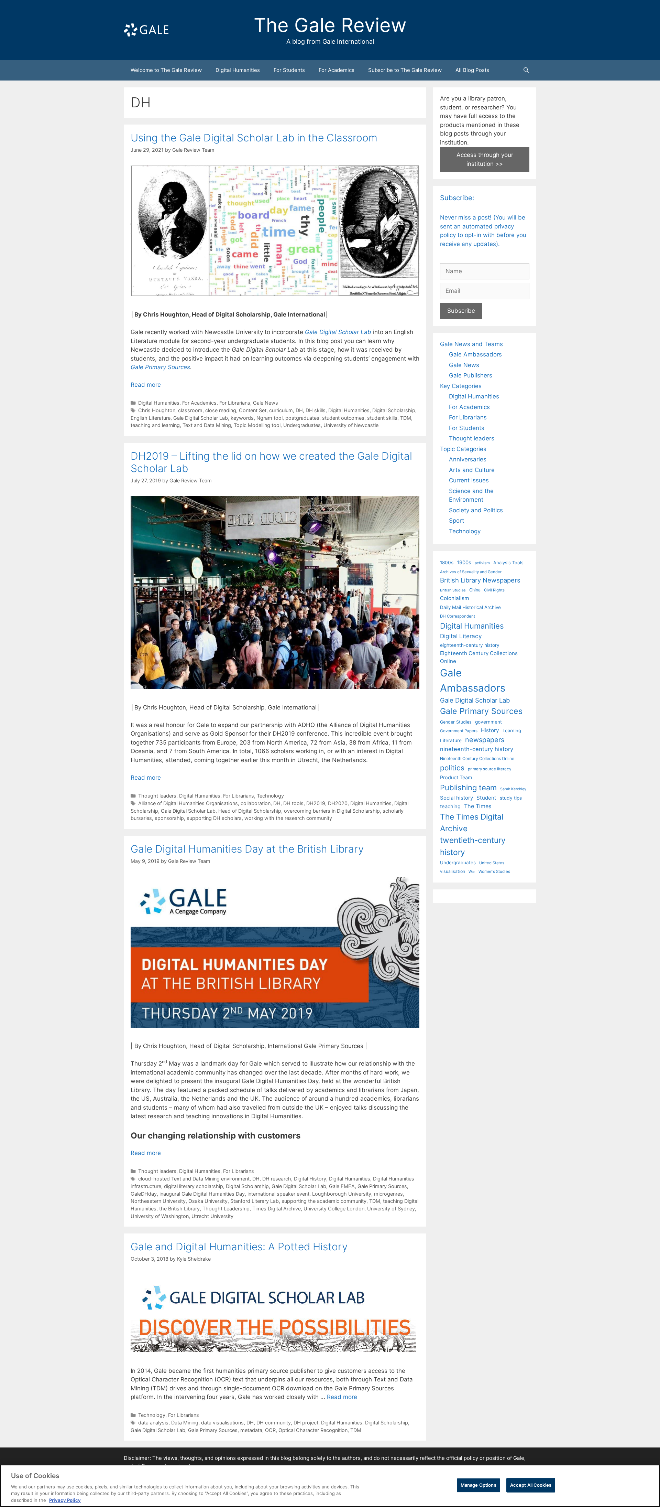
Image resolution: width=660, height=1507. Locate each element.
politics (452, 767)
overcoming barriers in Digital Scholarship (332, 811)
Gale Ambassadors (475, 354)
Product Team (456, 777)
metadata (251, 1430)
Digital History (310, 1179)
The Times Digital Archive (471, 822)
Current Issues (469, 480)
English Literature (150, 418)
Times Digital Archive (276, 1208)
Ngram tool (269, 418)
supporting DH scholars (214, 818)
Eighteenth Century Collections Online (479, 657)
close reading (220, 410)
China (475, 589)
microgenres (388, 1194)
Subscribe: (457, 198)
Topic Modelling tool (257, 425)
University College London (334, 1208)
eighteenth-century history (469, 645)
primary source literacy (489, 769)
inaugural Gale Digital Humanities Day (202, 1194)
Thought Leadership (226, 1208)
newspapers (484, 740)
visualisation (452, 871)
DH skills (316, 410)
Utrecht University (212, 1216)
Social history (456, 798)
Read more (146, 384)
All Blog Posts (472, 70)
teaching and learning (155, 425)
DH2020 (338, 803)
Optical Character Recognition (313, 1430)
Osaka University (208, 1201)
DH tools (293, 803)
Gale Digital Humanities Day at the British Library (247, 849)
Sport (456, 520)
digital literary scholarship (193, 1186)
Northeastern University (158, 1201)
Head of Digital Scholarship (249, 811)
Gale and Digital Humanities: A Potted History (239, 1246)
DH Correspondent (457, 616)
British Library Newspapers (480, 580)
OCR (270, 1430)
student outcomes (343, 418)
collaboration (256, 803)
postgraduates (302, 418)
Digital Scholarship (393, 410)
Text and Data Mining (207, 425)
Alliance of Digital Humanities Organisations (188, 803)
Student (486, 797)
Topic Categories (463, 449)
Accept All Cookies (530, 1485)
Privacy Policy (65, 1500)
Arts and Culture (472, 470)
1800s (446, 562)
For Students (289, 70)
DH (299, 410)
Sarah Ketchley (513, 789)
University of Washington (160, 1216)
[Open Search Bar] (526, 70)
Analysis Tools (508, 562)
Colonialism (454, 598)
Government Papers (458, 730)
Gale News (265, 403)
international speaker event (278, 1194)
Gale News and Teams (471, 344)
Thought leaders (157, 796)
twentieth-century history (473, 845)
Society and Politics (476, 510)
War (472, 871)
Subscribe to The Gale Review (405, 70)
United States (491, 863)
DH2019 (315, 803)
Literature (451, 740)
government (488, 722)
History (490, 730)
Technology (270, 796)
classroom (190, 410)
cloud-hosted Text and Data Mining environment (194, 1179)
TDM (405, 418)
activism (482, 562)
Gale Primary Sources (160, 367)
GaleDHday (144, 1194)
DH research (276, 1179)
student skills (382, 418)
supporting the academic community (324, 1201)
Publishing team (468, 787)
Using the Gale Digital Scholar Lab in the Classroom (254, 137)
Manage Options (478, 1485)
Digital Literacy (461, 636)
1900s (464, 562)
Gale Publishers (470, 375)
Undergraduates (302, 425)
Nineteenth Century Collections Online (477, 758)
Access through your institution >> (484, 159)
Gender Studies (456, 722)
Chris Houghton (156, 410)
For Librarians (234, 403)
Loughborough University (341, 1194)
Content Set (252, 410)
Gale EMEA (342, 1186)
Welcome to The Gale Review (166, 70)
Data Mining (184, 1422)
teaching (450, 806)
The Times (477, 806)
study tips (511, 798)
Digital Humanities (238, 70)
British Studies (453, 590)
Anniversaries (467, 459)
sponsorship (169, 818)
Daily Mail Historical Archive (470, 607)
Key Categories (461, 386)
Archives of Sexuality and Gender (471, 571)
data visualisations (222, 1422)
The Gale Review (330, 25)
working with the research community (288, 818)
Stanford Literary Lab (254, 1201)
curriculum (281, 410)
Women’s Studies (494, 871)
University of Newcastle (350, 425)
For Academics (336, 70)
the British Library (179, 1208)
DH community (273, 1422)
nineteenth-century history (476, 749)
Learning (512, 730)
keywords (242, 418)
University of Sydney (391, 1208)
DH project (306, 1422)
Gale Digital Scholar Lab (338, 332)
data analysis (153, 1422)
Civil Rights (494, 590)
